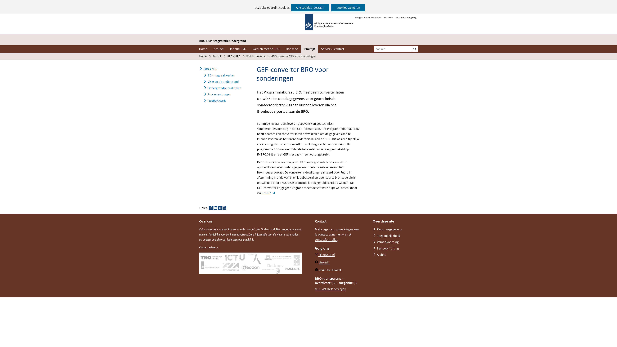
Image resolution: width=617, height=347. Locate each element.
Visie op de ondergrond (223, 82)
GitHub (268, 193)
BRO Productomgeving (405, 17)
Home (203, 49)
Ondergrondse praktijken (224, 88)
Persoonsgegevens (389, 229)
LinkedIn (324, 262)
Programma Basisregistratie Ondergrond (251, 229)
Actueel (219, 49)
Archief (381, 255)
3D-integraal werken (221, 75)
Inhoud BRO (238, 49)
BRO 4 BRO (210, 69)
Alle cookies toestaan (310, 7)
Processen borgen (219, 94)
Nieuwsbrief (326, 255)
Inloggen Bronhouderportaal (368, 17)
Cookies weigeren (348, 7)
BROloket (388, 17)
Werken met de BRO (266, 49)
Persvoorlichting (388, 248)
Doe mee (292, 49)
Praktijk (309, 49)
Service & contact (332, 49)
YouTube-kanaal (329, 270)
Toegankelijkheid (388, 236)
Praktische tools (217, 101)
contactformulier (326, 239)
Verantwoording (388, 242)
